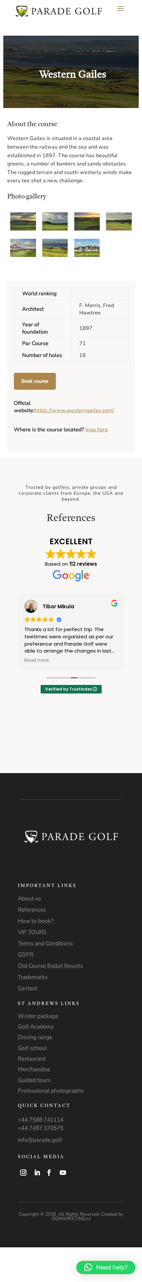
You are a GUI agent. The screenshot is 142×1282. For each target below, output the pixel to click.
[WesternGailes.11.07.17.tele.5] (55, 228)
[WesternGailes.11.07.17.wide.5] (23, 255)
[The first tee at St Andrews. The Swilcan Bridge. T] (53, 764)
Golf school (32, 1048)
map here (96, 429)
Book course (34, 381)
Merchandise (34, 1069)
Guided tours (34, 1080)
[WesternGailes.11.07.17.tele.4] (118, 228)
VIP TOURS (32, 932)
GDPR (25, 954)
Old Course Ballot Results (50, 966)
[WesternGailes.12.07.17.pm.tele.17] (23, 228)
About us (29, 898)
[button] (105, 1267)
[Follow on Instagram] (23, 1172)
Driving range (35, 1037)
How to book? (35, 921)
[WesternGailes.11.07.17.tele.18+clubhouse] (87, 255)
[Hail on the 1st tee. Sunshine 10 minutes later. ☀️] (53, 745)
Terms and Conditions (45, 943)
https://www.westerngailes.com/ (74, 410)
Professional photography (51, 1090)
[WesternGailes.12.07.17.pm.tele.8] (55, 255)
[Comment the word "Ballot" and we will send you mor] (18, 764)
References (32, 909)
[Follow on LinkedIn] (37, 1172)
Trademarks (33, 977)
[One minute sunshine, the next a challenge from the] (89, 764)
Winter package (38, 1016)
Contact (27, 988)
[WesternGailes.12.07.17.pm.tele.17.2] (87, 228)
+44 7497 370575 (40, 1128)
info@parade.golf (40, 1140)
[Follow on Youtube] (63, 1172)
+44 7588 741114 (40, 1119)
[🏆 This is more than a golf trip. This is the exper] (18, 745)
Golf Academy (36, 1026)
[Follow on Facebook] (49, 1172)
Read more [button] (36, 660)
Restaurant (32, 1058)
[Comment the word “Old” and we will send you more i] (89, 745)
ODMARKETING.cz (71, 1218)
